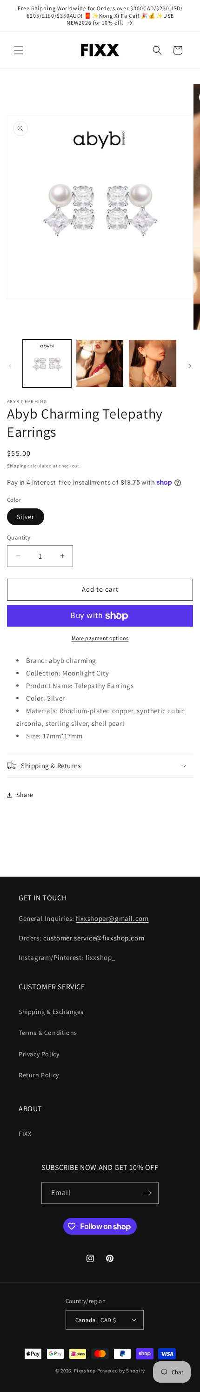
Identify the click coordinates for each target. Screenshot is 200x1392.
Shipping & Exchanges (51, 1011)
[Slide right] (190, 366)
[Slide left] (10, 366)
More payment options (100, 638)
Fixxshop (85, 1370)
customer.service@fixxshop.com (93, 937)
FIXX (25, 1133)
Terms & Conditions (48, 1032)
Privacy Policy (39, 1054)
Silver (25, 517)
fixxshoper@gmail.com (112, 918)
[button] (18, 50)
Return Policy (39, 1075)
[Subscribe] (148, 1193)
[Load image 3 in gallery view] (152, 363)
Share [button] (24, 795)
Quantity (18, 537)
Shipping (17, 466)
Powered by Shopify (121, 1370)
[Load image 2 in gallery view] (100, 363)
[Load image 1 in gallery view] (47, 363)
